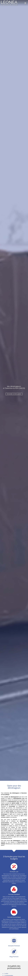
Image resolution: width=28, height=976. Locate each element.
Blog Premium (14, 956)
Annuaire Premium (14, 945)
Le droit (6, 973)
